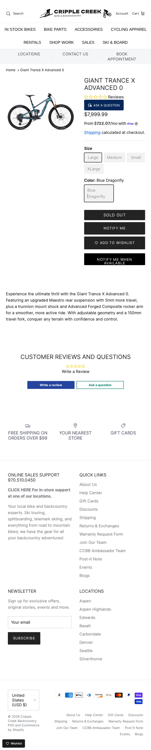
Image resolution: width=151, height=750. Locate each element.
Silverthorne (90, 659)
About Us (88, 484)
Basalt (85, 625)
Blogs (84, 575)
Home (10, 70)
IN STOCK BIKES (20, 29)
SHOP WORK (61, 42)
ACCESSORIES (89, 29)
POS (11, 725)
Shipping (92, 132)
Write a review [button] (51, 385)
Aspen (85, 601)
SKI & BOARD (115, 42)
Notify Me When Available (114, 261)
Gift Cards (88, 501)
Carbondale (90, 634)
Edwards (87, 617)
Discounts (88, 509)
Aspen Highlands (95, 609)
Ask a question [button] (100, 385)
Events (85, 567)
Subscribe (24, 638)
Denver (86, 642)
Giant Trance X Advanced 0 (42, 70)
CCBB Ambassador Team (102, 550)
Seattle (86, 650)
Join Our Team (92, 542)
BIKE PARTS (55, 29)
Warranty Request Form (101, 534)
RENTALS (32, 42)
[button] (96, 97)
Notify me (115, 228)
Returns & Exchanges (99, 526)
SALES (88, 42)
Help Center (90, 492)
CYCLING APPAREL (129, 29)
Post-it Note (90, 559)
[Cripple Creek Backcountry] (75, 13)
